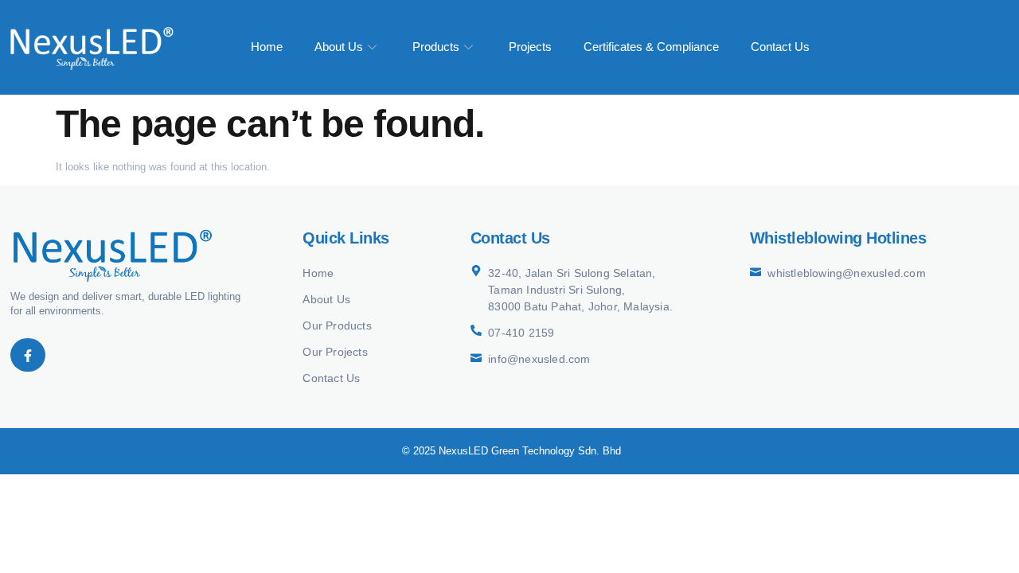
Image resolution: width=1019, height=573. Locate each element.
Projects (530, 46)
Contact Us (780, 46)
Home (267, 46)
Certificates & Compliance (651, 46)
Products (435, 46)
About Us (338, 46)
